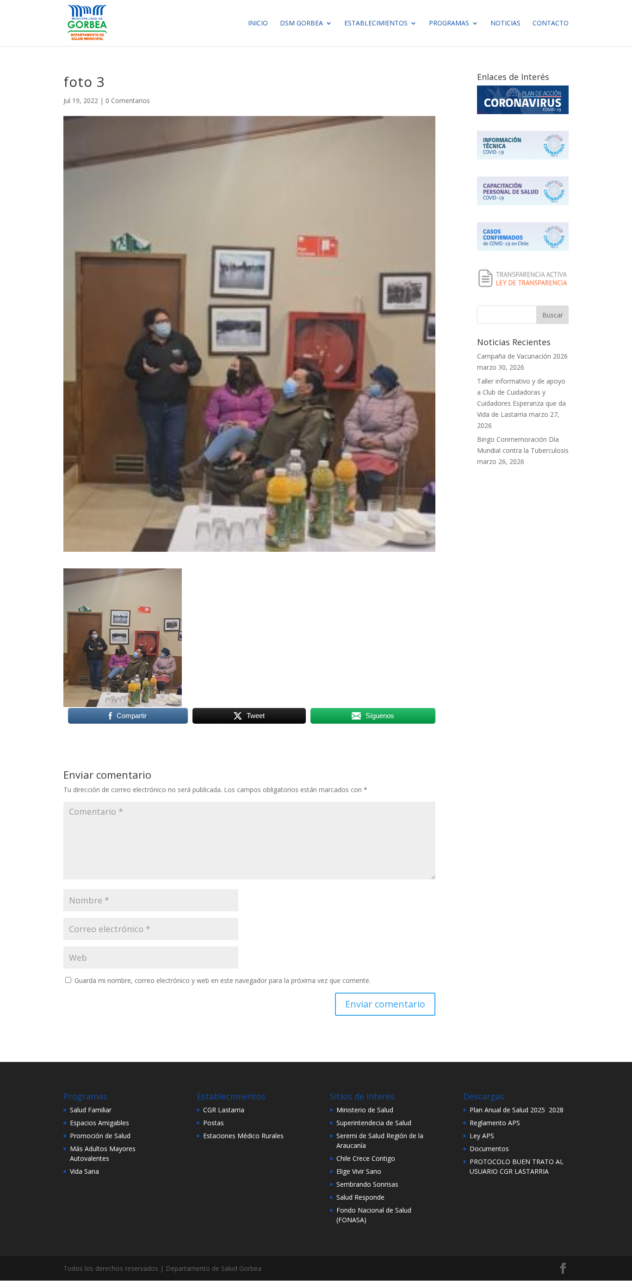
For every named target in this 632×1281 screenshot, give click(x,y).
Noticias (505, 23)
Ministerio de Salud (364, 1109)
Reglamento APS (495, 1122)
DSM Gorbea (301, 23)
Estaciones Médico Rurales (243, 1135)
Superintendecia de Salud (373, 1122)
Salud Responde (360, 1197)
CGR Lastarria (223, 1109)
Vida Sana (84, 1171)
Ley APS (482, 1135)
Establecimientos (376, 23)
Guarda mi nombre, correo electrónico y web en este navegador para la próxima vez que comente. (222, 980)
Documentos (489, 1148)
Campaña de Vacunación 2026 (522, 356)
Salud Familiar (91, 1109)
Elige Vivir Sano (358, 1171)
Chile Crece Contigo (365, 1158)
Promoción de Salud (100, 1135)
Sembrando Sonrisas (367, 1184)
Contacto (551, 23)
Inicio (258, 23)
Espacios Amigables (99, 1122)
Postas (213, 1122)
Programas (449, 23)
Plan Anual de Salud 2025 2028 (517, 1109)
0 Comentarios (127, 100)
